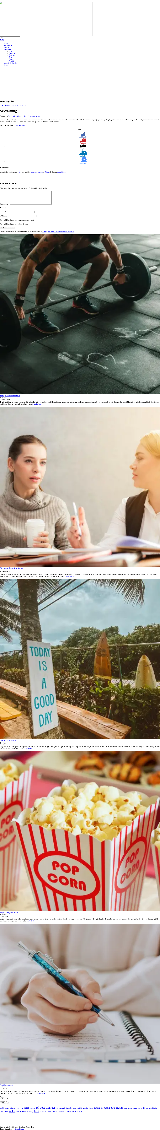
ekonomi (32, 1108)
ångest (74, 1111)
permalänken (61, 172)
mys (113, 1107)
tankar (12, 1111)
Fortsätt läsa (37, 404)
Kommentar (4, 204)
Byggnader (12, 55)
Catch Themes (19, 1129)
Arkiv (2, 1097)
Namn (2, 208)
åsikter (79, 1111)
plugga (40, 172)
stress (1, 1111)
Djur (10, 57)
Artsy (11, 51)
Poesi (6, 65)
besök (2, 1108)
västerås (68, 1111)
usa (46, 1111)
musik (107, 1107)
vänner (62, 1111)
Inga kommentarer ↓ (35, 116)
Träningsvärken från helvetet (10, 396)
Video (54, 1111)
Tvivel (15, 125)
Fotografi (7, 49)
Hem (6, 43)
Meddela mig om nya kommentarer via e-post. (18, 220)
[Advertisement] (80, 83)
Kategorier (3, 1101)
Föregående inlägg (7, 105)
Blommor (12, 53)
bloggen (7, 1108)
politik (125, 1108)
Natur (11, 59)
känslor (85, 1108)
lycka (97, 1107)
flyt (53, 1107)
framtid (62, 1108)
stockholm (153, 1108)
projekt (130, 1108)
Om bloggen (8, 45)
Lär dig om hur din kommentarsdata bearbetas (58, 232)
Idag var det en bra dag (8, 740)
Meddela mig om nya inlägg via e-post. (16, 224)
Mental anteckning (6, 1085)
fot (57, 1108)
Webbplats (3, 216)
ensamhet (34, 172)
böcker (12, 1108)
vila (57, 1111)
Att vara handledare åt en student (11, 568)
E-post (2, 212)
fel (37, 1107)
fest (42, 1107)
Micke (24, 116)
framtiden (69, 1108)
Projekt (6, 47)
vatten (49, 1111)
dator (26, 1107)
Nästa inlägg (20, 105)
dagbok (19, 1108)
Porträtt (11, 61)
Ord (20, 172)
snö (139, 1108)
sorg (147, 1108)
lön (102, 1108)
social (143, 1108)
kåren (91, 1108)
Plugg (24, 125)
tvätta (42, 1111)
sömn (6, 1111)
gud (74, 1108)
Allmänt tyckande (10, 63)
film (48, 1107)
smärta (135, 1108)
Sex (20, 125)
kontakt (79, 1108)
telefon (18, 1111)
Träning (30, 1111)
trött (36, 1111)
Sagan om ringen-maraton (9, 913)
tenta (24, 1111)
